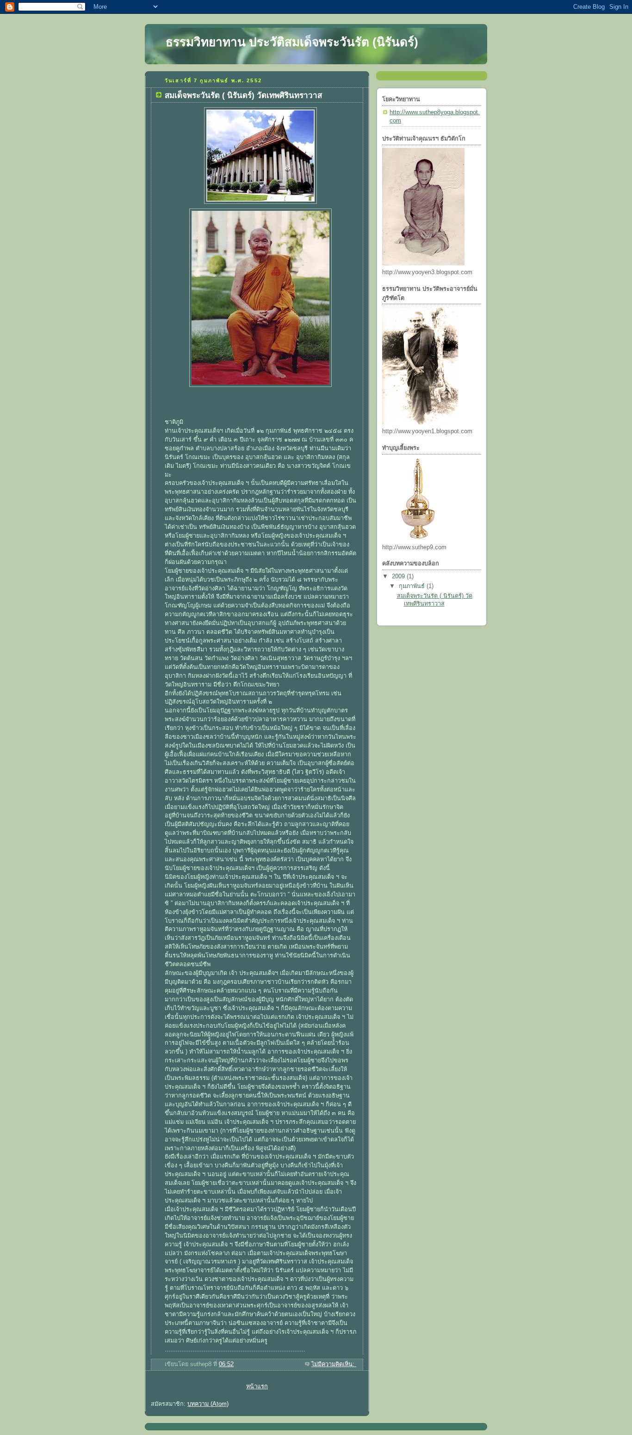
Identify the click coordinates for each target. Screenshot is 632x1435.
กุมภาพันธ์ (413, 586)
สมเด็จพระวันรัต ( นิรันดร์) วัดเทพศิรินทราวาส (243, 95)
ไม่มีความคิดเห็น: (333, 1364)
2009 (399, 576)
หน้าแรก (257, 1386)
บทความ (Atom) (208, 1404)
